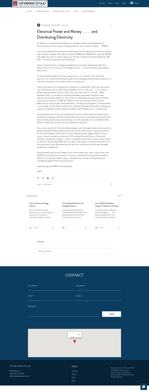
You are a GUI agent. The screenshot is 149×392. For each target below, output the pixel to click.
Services (75, 371)
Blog (73, 381)
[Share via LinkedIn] (48, 178)
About (74, 374)
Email (30, 296)
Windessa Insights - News (61, 11)
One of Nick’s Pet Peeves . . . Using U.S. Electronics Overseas (106, 204)
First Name (32, 286)
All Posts (29, 11)
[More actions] (111, 25)
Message (31, 306)
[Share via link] (53, 178)
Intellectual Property (42, 11)
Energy (76, 11)
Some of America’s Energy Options (38, 204)
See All (120, 196)
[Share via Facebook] (38, 178)
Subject (79, 296)
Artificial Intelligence (88, 11)
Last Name (80, 286)
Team (74, 377)
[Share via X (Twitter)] (43, 178)
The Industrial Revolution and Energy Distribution (72, 204)
